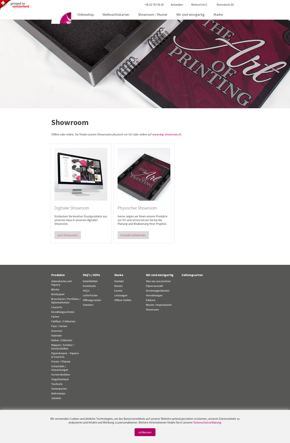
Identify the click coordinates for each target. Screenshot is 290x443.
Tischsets (57, 384)
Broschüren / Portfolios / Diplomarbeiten (65, 300)
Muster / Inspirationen (159, 305)
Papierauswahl (154, 286)
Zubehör (56, 398)
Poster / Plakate (60, 361)
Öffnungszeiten (92, 300)
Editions (150, 300)
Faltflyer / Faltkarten (63, 321)
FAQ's (86, 290)
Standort (88, 305)
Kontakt (119, 281)
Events (118, 290)
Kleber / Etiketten (61, 340)
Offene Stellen (122, 300)
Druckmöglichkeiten (157, 290)
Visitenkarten (59, 388)
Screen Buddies (60, 374)
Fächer (55, 316)
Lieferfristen (90, 295)
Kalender (56, 335)
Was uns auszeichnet (158, 281)
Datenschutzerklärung (207, 422)
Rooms (118, 286)
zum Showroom (67, 235)
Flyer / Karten (59, 326)
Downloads (89, 286)
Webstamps (58, 393)
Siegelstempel (60, 379)
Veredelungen (154, 295)
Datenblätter (90, 281)
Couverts (56, 307)
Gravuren (56, 331)
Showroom (152, 309)
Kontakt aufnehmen (133, 235)
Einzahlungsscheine (62, 312)
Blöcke (55, 289)
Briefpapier (58, 294)
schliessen (145, 432)
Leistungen (120, 295)
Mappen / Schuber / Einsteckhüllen (62, 346)
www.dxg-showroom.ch (166, 134)
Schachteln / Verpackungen (59, 368)
